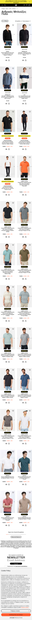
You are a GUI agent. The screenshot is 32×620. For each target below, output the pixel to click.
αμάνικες (23, 546)
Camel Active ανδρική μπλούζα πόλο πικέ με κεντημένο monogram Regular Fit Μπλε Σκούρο (7, 230)
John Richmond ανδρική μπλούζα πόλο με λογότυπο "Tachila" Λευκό (8, 188)
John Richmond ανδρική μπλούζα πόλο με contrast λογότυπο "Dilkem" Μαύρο (7, 142)
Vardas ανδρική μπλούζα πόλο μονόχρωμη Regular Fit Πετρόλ (24, 478)
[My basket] (29, 5)
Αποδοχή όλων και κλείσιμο (16, 614)
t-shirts (19, 546)
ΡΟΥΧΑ (10, 8)
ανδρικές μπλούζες (11, 546)
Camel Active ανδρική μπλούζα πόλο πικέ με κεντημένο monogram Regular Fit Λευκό (24, 437)
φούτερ (16, 547)
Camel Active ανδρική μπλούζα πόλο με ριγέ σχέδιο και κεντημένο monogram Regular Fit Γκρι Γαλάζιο (24, 314)
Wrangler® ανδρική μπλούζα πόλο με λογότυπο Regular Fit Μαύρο (24, 54)
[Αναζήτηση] (5, 5)
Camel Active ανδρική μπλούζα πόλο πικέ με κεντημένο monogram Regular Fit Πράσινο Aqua (7, 272)
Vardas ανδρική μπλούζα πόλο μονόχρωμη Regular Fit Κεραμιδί (7, 519)
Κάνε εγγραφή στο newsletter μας (16, 555)
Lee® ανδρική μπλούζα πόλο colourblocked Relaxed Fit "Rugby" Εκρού (24, 97)
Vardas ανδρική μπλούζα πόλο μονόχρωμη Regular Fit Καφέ (24, 518)
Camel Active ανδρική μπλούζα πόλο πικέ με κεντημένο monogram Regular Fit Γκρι (24, 229)
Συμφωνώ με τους (17, 566)
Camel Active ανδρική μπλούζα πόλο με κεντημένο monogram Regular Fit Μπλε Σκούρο (24, 355)
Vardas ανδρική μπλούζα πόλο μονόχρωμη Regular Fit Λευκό (7, 477)
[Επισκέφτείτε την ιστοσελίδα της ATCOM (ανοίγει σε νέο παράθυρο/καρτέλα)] (16, 617)
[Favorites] (26, 5)
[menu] (2, 5)
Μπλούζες (13, 8)
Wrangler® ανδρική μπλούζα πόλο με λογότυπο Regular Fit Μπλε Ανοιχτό (7, 97)
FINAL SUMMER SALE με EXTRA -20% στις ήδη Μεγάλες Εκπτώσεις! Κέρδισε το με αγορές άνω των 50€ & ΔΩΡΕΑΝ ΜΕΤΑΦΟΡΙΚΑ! (16, 1)
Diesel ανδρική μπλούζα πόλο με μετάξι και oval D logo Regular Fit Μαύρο (7, 54)
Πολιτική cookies (25, 607)
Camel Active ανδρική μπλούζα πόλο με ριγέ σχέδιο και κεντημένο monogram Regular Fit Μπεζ (7, 314)
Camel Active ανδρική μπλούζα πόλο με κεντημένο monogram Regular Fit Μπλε (24, 396)
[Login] (24, 5)
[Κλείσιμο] (29, 2)
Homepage (3, 8)
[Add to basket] (9, 60)
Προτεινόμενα (26, 21)
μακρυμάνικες (29, 546)
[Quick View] (6, 60)
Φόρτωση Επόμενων (16, 537)
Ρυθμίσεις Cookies (15, 611)
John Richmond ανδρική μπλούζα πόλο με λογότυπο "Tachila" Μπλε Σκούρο (24, 142)
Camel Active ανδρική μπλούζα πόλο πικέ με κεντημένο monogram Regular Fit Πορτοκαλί (24, 184)
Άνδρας (7, 8)
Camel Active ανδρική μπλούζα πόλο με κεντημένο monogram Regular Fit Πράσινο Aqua (7, 355)
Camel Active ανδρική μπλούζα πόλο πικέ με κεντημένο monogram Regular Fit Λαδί (24, 271)
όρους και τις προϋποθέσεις (21, 566)
